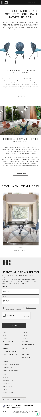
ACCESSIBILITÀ (7, 368)
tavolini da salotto (10, 354)
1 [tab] (18, 248)
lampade (6, 345)
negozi (24, 348)
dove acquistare (20, 251)
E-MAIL (4, 287)
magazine (25, 339)
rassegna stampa (28, 345)
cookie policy (7, 383)
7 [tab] (25, 248)
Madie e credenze (9, 342)
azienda (5, 362)
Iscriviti (14, 326)
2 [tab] (19, 248)
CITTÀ (4, 296)
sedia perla (20, 96)
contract (25, 336)
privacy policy (8, 380)
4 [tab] (21, 248)
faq (23, 351)
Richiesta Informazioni (11, 365)
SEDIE (4, 336)
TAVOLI (5, 332)
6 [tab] (23, 248)
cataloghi (26, 342)
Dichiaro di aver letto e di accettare (20, 309)
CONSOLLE (6, 339)
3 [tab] (20, 248)
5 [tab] (22, 248)
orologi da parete (9, 351)
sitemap (5, 377)
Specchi (5, 348)
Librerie (24, 332)
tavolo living (20, 173)
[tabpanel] (21, 219)
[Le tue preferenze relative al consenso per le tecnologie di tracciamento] (37, 413)
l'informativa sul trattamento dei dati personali (20, 309)
